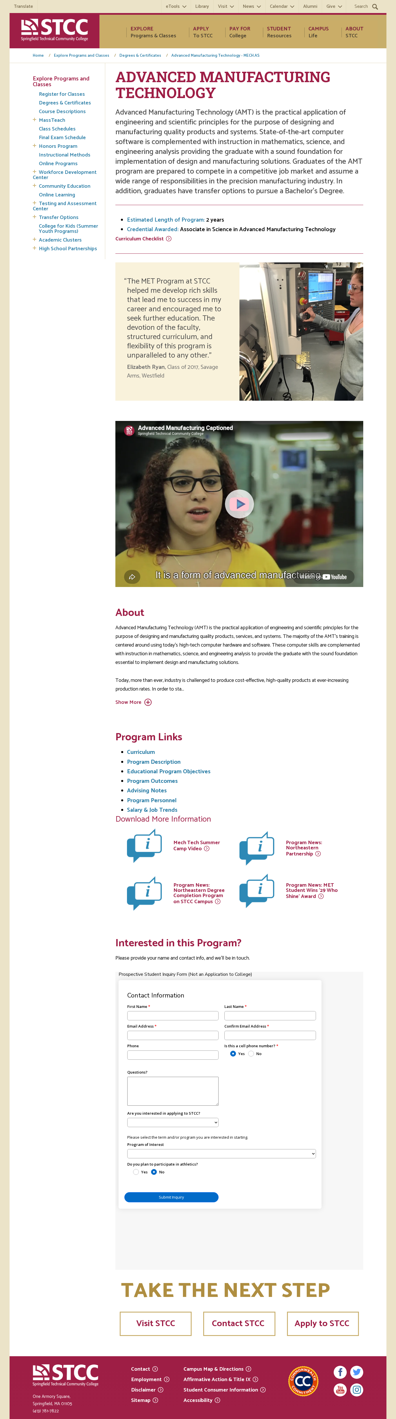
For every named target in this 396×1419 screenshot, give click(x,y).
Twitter (356, 1372)
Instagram (356, 1389)
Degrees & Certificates (140, 56)
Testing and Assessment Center (65, 206)
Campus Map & (214, 1369)
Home (38, 56)
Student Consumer (221, 1390)
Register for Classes (62, 94)
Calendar (279, 6)
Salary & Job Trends (152, 810)
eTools (173, 6)
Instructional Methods (64, 155)
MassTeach (52, 120)
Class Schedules (57, 129)
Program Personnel (152, 800)
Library (202, 6)
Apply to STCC (323, 1324)
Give (330, 6)
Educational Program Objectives (168, 771)
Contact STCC (239, 1324)
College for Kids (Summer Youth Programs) (68, 229)
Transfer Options (59, 217)
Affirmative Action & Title (217, 1379)
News (248, 6)
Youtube (340, 1389)
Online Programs (58, 163)
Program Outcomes (152, 781)
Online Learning (57, 195)
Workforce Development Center (65, 175)
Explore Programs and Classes (81, 56)
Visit (222, 6)
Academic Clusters (60, 240)
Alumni (310, 6)
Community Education (64, 186)
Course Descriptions (62, 111)
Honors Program (58, 146)
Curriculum (139, 239)
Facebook (340, 1372)
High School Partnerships (68, 248)
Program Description (154, 762)
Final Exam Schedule (62, 137)
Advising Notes (147, 791)
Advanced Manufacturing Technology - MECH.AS (215, 56)
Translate (23, 6)
